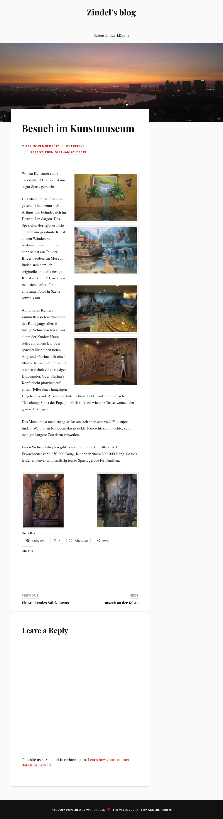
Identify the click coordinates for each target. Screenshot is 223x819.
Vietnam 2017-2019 (70, 152)
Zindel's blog (111, 12)
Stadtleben (43, 152)
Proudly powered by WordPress (78, 809)
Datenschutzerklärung (112, 35)
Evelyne (78, 146)
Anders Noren (159, 809)
